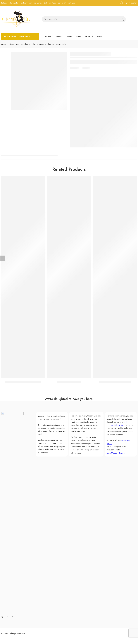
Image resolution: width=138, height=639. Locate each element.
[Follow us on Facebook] (7, 617)
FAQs (99, 36)
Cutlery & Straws (37, 44)
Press (78, 36)
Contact (68, 36)
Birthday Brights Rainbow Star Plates (23, 381)
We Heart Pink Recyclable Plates (115, 381)
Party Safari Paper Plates (69, 381)
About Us (89, 36)
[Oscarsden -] (16, 19)
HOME (48, 36)
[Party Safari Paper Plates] (69, 277)
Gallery (58, 36)
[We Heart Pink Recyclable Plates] (115, 277)
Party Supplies (22, 44)
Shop (11, 44)
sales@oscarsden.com (116, 452)
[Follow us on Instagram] (12, 617)
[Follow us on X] (2, 617)
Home (3, 44)
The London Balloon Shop (44, 2)
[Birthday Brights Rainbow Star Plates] (23, 277)
